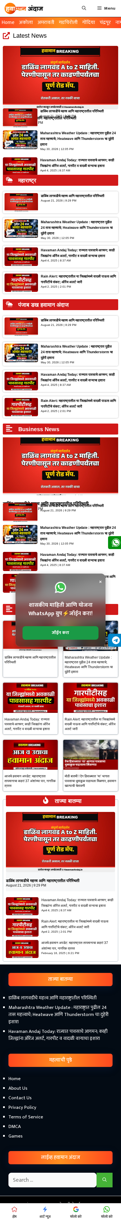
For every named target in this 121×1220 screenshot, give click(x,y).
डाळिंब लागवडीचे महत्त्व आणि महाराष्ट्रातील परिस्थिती (72, 111)
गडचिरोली (68, 22)
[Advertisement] (60, 1151)
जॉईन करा (60, 633)
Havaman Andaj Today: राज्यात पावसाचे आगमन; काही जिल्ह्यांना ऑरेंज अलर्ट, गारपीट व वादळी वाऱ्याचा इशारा (27, 724)
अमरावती (45, 22)
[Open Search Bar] (84, 8)
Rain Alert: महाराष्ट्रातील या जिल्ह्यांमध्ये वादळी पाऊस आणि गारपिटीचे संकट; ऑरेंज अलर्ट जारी (90, 724)
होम (14, 1216)
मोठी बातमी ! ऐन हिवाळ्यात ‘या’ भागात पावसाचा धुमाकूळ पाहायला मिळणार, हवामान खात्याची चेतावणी (90, 781)
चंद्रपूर (105, 22)
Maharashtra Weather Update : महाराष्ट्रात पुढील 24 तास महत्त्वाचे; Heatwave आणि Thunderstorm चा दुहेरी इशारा (78, 138)
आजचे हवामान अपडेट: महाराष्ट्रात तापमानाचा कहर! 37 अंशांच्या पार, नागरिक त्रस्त (30, 781)
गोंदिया (88, 22)
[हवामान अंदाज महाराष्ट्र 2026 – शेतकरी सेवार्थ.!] (24, 8)
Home (8, 22)
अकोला (26, 22)
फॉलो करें (76, 1216)
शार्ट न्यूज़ (45, 1216)
